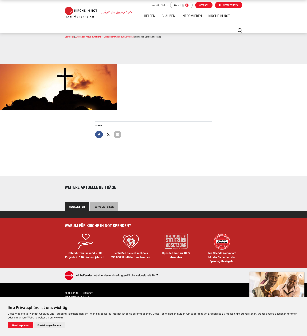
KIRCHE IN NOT (219, 16)
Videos (164, 5)
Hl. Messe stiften (228, 5)
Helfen (149, 16)
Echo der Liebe (104, 206)
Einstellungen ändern (49, 325)
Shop (176, 5)
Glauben (168, 16)
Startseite (69, 37)
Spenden (203, 5)
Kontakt (155, 5)
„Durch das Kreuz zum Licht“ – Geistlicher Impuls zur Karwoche (104, 37)
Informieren (192, 16)
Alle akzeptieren (20, 325)
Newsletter (77, 206)
